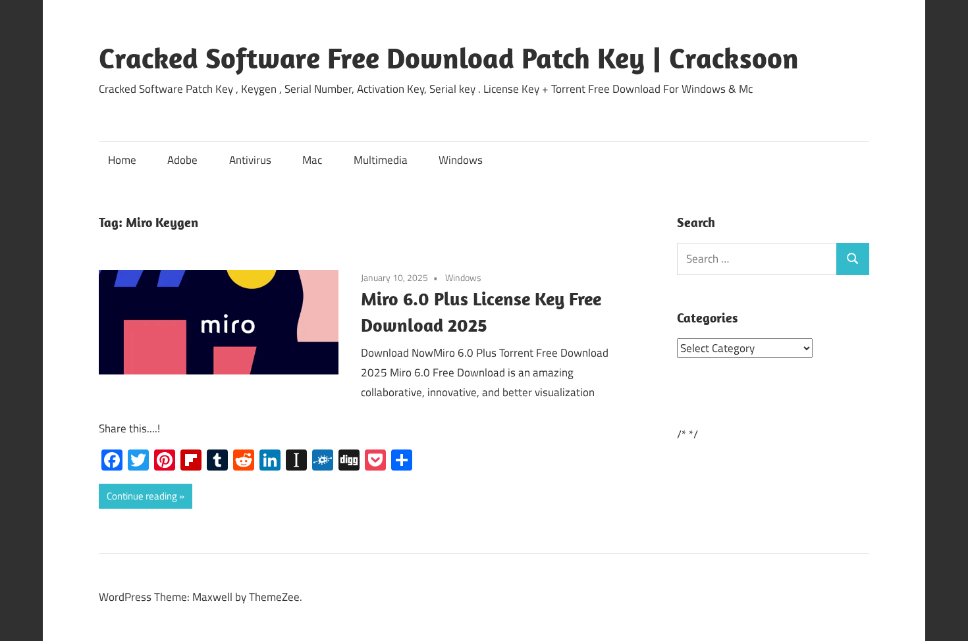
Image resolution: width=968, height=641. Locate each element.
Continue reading (142, 495)
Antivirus (250, 159)
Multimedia (381, 159)
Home (122, 159)
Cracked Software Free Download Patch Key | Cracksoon (449, 58)
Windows (461, 159)
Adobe (182, 159)
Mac (312, 159)
